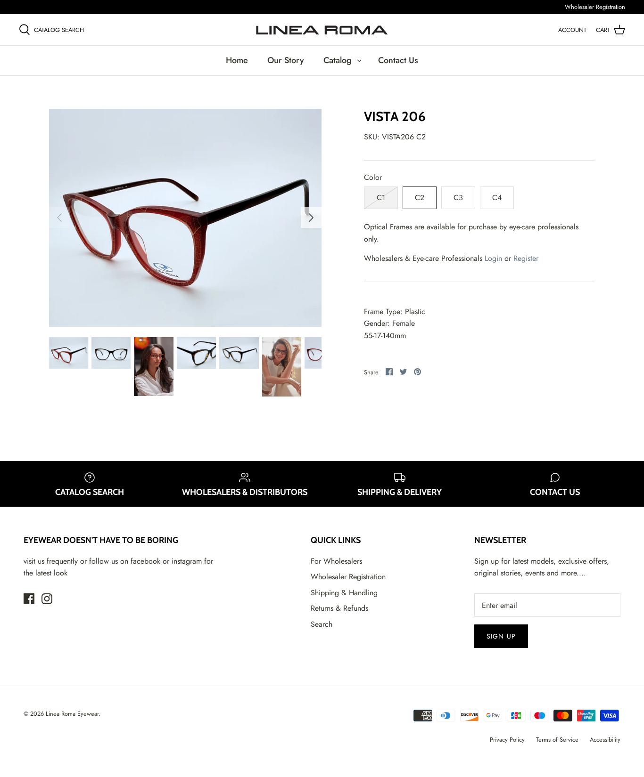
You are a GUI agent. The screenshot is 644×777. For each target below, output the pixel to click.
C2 (419, 197)
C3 (458, 197)
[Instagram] (46, 598)
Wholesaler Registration (595, 6)
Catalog (337, 60)
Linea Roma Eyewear (72, 713)
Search (321, 624)
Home (237, 60)
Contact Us (398, 60)
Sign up (501, 636)
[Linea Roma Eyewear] (322, 30)
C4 (497, 197)
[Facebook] (29, 598)
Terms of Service (557, 739)
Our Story (285, 60)
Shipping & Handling (344, 592)
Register (525, 258)
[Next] (311, 217)
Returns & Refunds (339, 608)
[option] (185, 218)
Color (373, 177)
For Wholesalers (336, 561)
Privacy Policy (507, 739)
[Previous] (59, 217)
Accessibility (605, 739)
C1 (381, 197)
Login (493, 258)
